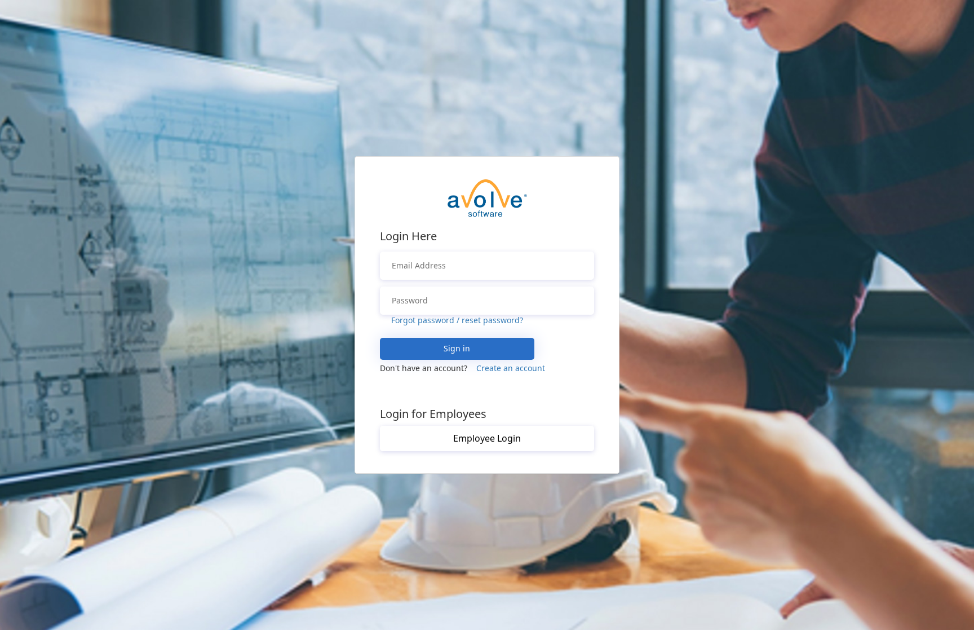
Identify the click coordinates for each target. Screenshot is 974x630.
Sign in (457, 348)
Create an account (510, 368)
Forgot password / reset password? (457, 320)
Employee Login (487, 438)
